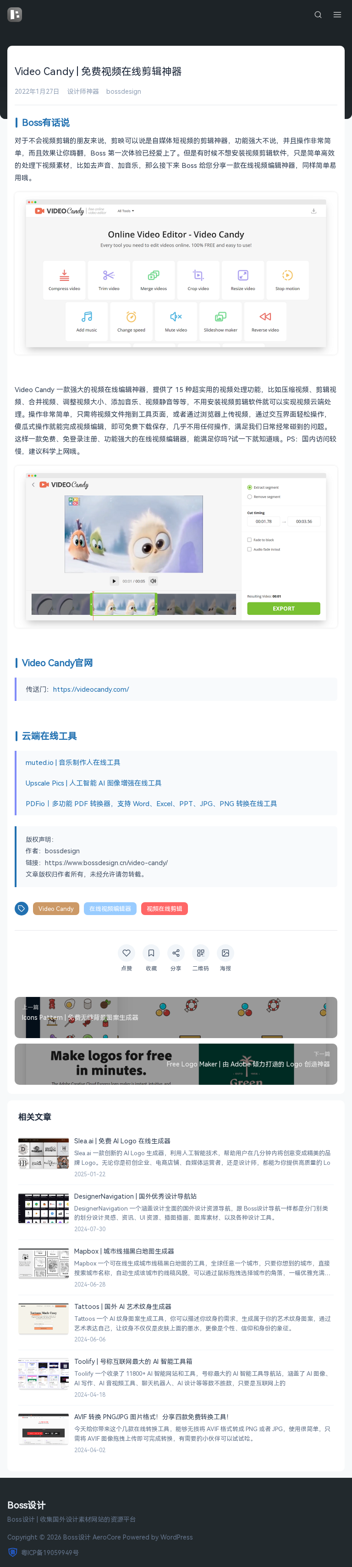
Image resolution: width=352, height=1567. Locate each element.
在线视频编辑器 (110, 909)
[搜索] (318, 14)
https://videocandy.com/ (91, 689)
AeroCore (107, 1537)
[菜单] (337, 14)
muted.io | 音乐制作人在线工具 (73, 762)
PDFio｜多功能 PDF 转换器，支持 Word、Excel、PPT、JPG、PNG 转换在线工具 (151, 803)
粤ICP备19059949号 (50, 1552)
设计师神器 (83, 91)
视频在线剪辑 (164, 909)
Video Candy (56, 909)
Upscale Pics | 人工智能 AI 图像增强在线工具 (94, 782)
